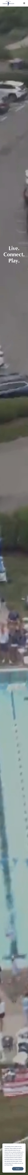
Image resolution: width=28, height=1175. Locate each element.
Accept (17, 1168)
